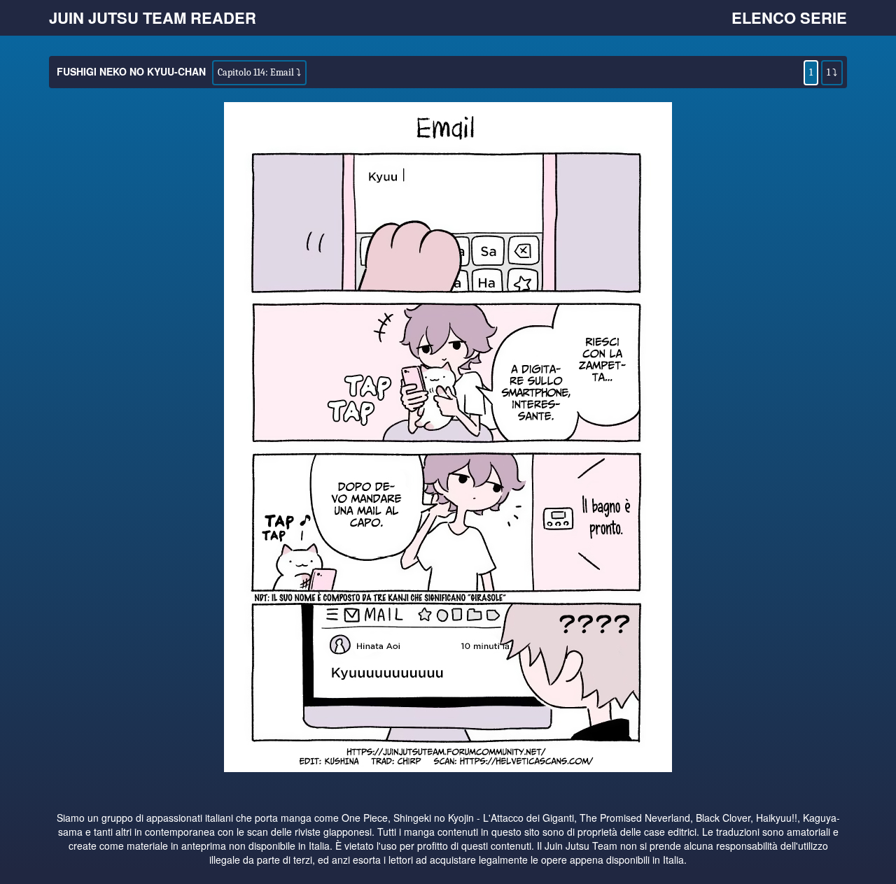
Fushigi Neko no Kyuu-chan (131, 71)
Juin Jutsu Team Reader (152, 17)
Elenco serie (789, 17)
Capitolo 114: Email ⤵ (259, 72)
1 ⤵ (832, 72)
